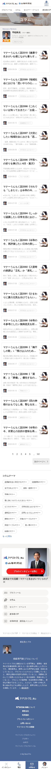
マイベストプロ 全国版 (25, 727)
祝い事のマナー (31, 525)
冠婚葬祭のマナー (25, 123)
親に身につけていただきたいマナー (18, 500)
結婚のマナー (10, 531)
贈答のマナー (10, 518)
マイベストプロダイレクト (25, 735)
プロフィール (17, 42)
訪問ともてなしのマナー (28, 284)
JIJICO (25, 742)
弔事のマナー (24, 391)
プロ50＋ (25, 738)
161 (38, 454)
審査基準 (25, 688)
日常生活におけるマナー (28, 69)
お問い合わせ (25, 723)
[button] (19, 765)
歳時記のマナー (25, 417)
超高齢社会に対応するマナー (16, 482)
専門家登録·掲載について (25, 707)
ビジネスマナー (11, 506)
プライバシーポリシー (25, 719)
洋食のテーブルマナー (28, 518)
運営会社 (25, 711)
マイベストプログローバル (25, 746)
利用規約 (25, 715)
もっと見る (7, 536)
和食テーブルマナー (12, 525)
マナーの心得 (24, 176)
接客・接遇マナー (30, 488)
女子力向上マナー (11, 488)
